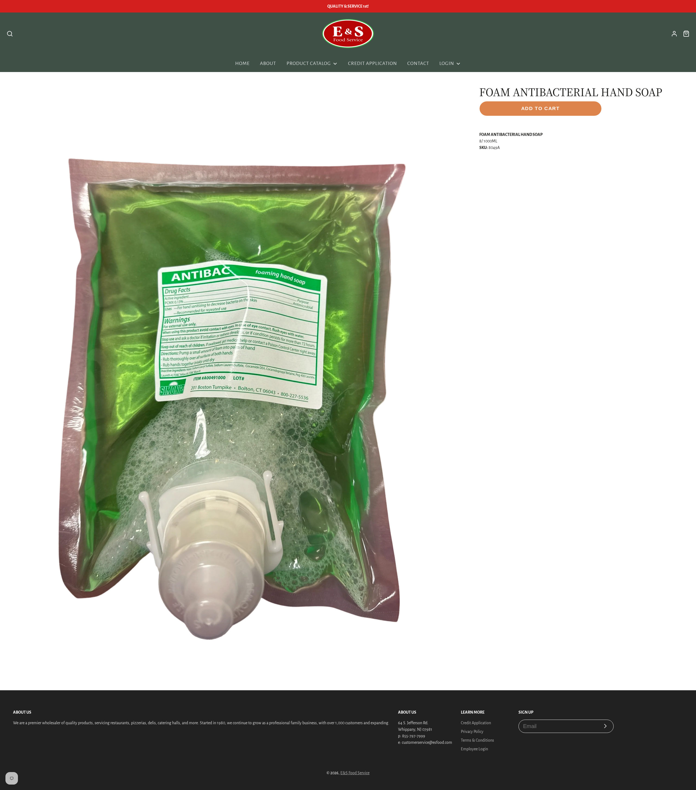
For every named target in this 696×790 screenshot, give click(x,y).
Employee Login (474, 749)
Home (242, 63)
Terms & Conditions (477, 740)
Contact (418, 63)
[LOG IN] (674, 33)
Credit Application (372, 63)
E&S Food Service (354, 773)
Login (446, 63)
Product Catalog (309, 63)
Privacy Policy (472, 731)
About (268, 63)
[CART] (686, 33)
